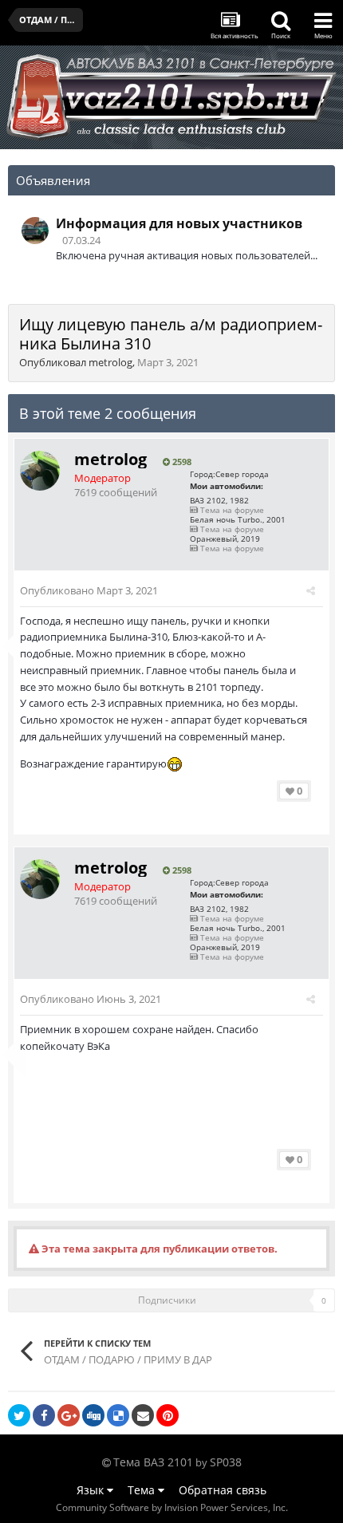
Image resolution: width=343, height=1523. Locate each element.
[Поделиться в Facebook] (44, 1415)
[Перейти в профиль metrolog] (40, 471)
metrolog (110, 362)
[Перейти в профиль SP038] (35, 230)
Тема (143, 1489)
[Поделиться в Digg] (93, 1415)
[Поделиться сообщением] (310, 590)
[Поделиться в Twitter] (19, 1415)
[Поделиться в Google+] (68, 1415)
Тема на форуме (231, 509)
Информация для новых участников (179, 223)
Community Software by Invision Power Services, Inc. (172, 1507)
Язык (92, 1489)
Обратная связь (222, 1489)
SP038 (226, 1462)
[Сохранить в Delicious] (118, 1415)
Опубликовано (89, 590)
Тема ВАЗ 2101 (153, 1462)
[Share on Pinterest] (167, 1415)
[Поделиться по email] (143, 1415)
